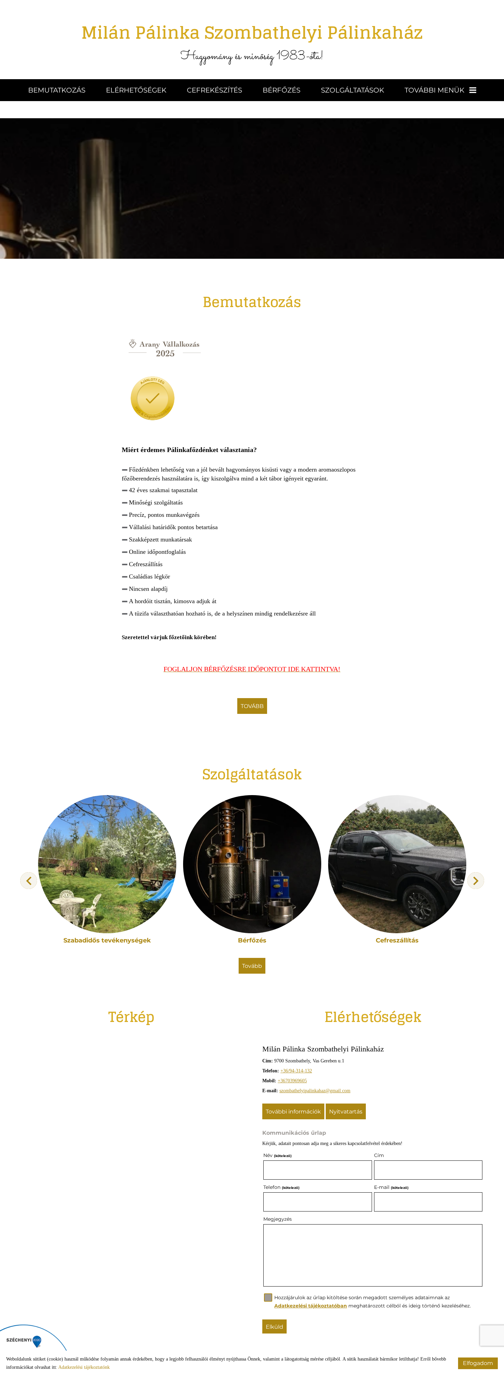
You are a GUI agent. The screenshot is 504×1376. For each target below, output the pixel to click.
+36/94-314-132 (296, 1070)
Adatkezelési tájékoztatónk (84, 1367)
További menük (434, 90)
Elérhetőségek (136, 90)
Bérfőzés (281, 90)
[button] (475, 880)
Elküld (274, 1327)
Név (277, 1155)
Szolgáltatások (352, 90)
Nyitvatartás (345, 1111)
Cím (379, 1155)
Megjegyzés (277, 1219)
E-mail (391, 1187)
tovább (252, 706)
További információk (293, 1111)
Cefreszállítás (397, 940)
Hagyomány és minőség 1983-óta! (252, 41)
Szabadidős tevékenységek (107, 940)
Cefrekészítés (214, 90)
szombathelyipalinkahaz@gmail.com (314, 1090)
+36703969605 (292, 1080)
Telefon (281, 1187)
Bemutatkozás (56, 90)
